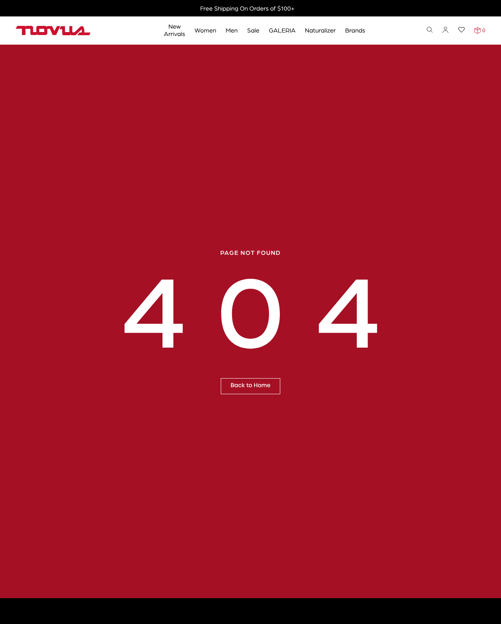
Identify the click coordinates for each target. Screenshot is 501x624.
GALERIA (282, 30)
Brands (355, 30)
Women (205, 30)
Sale (253, 30)
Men (231, 30)
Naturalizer (320, 30)
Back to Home (250, 385)
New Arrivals (174, 29)
